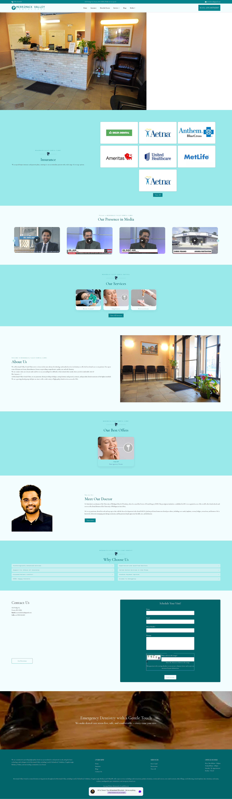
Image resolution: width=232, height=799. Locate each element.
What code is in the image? (169, 656)
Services (116, 8)
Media (132, 8)
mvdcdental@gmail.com (213, 2)
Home (85, 8)
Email (148, 618)
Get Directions (22, 661)
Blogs (124, 8)
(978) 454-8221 (17, 2)
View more (90, 520)
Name (148, 609)
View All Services (116, 315)
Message (148, 635)
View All (158, 195)
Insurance (93, 8)
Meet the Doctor (105, 8)
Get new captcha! (147, 661)
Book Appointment (209, 8)
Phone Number (150, 627)
